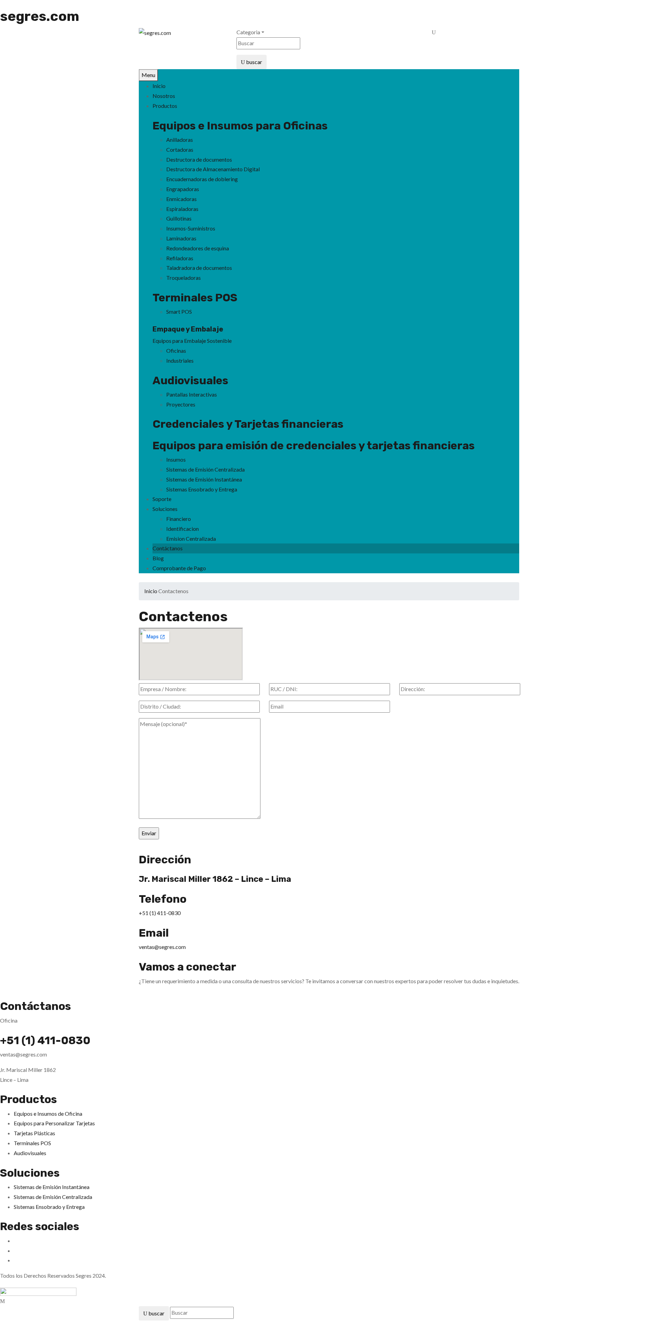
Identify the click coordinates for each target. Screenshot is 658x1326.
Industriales (180, 360)
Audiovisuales (190, 380)
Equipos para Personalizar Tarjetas (54, 1123)
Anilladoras (179, 139)
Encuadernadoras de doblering (202, 179)
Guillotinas (179, 218)
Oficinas (176, 350)
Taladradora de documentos (199, 267)
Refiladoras (179, 258)
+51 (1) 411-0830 (160, 913)
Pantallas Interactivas (191, 394)
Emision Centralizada (191, 538)
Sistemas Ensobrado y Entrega (201, 489)
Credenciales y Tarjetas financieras (248, 423)
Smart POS (179, 311)
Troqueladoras (183, 277)
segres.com (39, 16)
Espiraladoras (182, 208)
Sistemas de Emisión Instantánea (204, 479)
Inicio (150, 591)
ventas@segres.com (162, 946)
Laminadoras (181, 238)
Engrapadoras (182, 189)
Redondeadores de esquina (197, 248)
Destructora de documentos (199, 159)
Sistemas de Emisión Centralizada (205, 469)
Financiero (178, 518)
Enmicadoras (181, 199)
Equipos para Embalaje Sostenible (192, 340)
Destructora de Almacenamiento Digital (213, 169)
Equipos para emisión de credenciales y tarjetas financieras (314, 445)
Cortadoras (179, 149)
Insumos (176, 459)
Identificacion (182, 528)
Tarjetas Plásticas (34, 1133)
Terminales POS (195, 297)
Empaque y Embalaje (188, 329)
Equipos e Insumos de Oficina (48, 1113)
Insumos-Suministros (190, 228)
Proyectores (180, 404)
